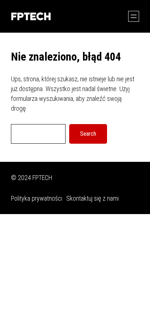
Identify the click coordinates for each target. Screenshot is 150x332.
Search (88, 133)
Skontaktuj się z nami (92, 198)
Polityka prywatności (36, 198)
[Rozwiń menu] (133, 16)
